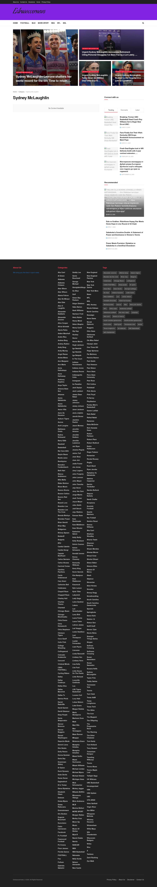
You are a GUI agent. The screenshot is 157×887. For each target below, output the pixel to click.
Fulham (61, 862)
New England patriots (92, 277)
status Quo (91, 622)
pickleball (90, 387)
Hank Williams (77, 310)
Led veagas (76, 628)
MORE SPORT (43, 23)
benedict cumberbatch (63, 466)
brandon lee (63, 506)
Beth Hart (61, 470)
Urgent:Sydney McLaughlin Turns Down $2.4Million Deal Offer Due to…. (95, 78)
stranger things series (92, 637)
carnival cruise (64, 566)
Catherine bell (63, 584)
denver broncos (61, 725)
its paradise (77, 384)
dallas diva (62, 686)
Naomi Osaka (77, 838)
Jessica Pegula (78, 450)
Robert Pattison (90, 434)
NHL (64, 23)
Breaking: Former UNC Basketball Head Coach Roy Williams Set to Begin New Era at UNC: (131, 120)
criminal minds (64, 664)
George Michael (75, 282)
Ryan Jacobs (92, 469)
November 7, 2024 (122, 85)
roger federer (92, 452)
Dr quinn (61, 768)
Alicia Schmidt (63, 326)
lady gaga (76, 598)
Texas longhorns (91, 702)
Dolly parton (62, 751)
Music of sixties (75, 830)
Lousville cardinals (76, 681)
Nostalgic (90, 315)
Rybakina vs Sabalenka (92, 474)
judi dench (76, 508)
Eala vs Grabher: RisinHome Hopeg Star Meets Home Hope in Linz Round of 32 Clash (125, 222)
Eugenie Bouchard (62, 818)
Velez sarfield (92, 803)
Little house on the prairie (78, 672)
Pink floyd (91, 394)
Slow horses (92, 585)
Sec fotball (91, 518)
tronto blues (92, 766)
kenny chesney (75, 558)
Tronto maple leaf (92, 771)
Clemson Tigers (61, 634)
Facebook (62, 832)
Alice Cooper (63, 323)
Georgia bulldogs (130, 289)
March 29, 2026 (112, 238)
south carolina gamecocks (112, 320)
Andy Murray (63, 351)
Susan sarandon (90, 664)
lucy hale (76, 698)
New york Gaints (135, 304)
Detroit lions (63, 744)
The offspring (92, 720)
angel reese (63, 354)
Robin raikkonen (91, 447)
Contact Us (23, 2)
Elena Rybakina (64, 788)
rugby (89, 462)
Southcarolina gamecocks (132, 320)
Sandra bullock (93, 490)
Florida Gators (63, 852)
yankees (90, 854)
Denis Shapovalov (62, 719)
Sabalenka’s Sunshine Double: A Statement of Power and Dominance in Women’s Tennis (124, 233)
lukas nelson (77, 702)
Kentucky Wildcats (76, 563)
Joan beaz (76, 456)
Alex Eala (61, 302)
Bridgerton (62, 529)
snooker (90, 589)
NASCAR (75, 845)
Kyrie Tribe (76, 591)
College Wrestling (61, 646)
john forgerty (78, 474)
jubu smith (76, 505)
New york (90, 281)
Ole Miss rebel (93, 340)
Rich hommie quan (92, 429)
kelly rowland (78, 541)
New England (92, 272)
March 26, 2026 (112, 249)
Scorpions (91, 503)
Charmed (61, 607)
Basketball (62, 447)
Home (38, 2)
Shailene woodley (90, 535)
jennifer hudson (75, 436)
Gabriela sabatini (61, 866)
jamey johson (78, 406)
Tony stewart (92, 748)
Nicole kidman (92, 308)
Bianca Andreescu (62, 475)
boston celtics (63, 493)
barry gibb (62, 440)
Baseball (61, 444)
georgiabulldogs (79, 287)
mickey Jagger (78, 788)
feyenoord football (62, 840)
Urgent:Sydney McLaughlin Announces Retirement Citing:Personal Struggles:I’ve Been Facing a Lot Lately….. (109, 53)
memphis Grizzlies (76, 751)
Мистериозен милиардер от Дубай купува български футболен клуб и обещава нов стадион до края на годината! (131, 166)
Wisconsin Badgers (91, 839)
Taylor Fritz (91, 678)
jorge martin (77, 494)
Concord (61, 660)
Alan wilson (62, 292)
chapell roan (63, 591)
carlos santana (64, 559)
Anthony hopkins (61, 380)
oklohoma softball (91, 335)
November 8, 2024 (39, 85)
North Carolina (92, 311)
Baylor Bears (63, 454)
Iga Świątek (76, 355)
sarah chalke (92, 499)
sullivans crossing (90, 652)
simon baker (92, 562)
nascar (119, 304)
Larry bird (76, 614)
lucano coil (77, 695)
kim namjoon (77, 575)
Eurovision (62, 823)
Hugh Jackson (78, 345)
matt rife (75, 725)
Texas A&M (91, 697)
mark (74, 721)
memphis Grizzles (76, 745)
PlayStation (91, 401)
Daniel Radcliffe (61, 703)
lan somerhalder (77, 610)
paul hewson (92, 364)
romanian (135, 312)
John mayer (77, 481)
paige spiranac (93, 351)
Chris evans (62, 620)
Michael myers (78, 772)
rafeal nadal (92, 417)
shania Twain (92, 539)
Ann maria (62, 364)
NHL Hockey (92, 304)
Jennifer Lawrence (76, 441)
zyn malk (90, 861)
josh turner (77, 498)
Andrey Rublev (63, 344)
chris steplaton (64, 629)
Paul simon (91, 368)
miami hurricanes (76, 760)
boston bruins (63, 490)
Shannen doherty (90, 544)
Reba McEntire (92, 424)
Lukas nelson (126, 296)
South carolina (93, 599)
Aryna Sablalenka (62, 404)
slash (89, 575)
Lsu (73, 686)
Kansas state (77, 515)
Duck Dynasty (63, 771)
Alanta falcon (63, 295)
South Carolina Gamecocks (93, 604)
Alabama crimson (61, 284)
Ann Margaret (63, 361)
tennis (140, 324)
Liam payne (76, 647)
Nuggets (90, 327)
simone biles (92, 566)
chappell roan (63, 595)
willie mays (91, 829)
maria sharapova (76, 713)
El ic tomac (62, 785)
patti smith (91, 361)
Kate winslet (77, 528)
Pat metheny (92, 354)
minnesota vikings (76, 796)
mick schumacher (77, 783)
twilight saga (92, 776)
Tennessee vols (91, 686)
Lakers (75, 605)
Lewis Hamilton (78, 632)
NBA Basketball (78, 852)
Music (74, 825)
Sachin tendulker (91, 485)
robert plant (92, 439)
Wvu (88, 847)
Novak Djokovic (90, 323)
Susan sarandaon (91, 658)
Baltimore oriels (61, 430)
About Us (16, 2)
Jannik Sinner (77, 416)
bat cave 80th (63, 451)
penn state (91, 371)
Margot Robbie (78, 709)
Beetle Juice (62, 458)
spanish (90, 609)
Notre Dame (91, 318)
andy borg (62, 347)
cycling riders (63, 673)
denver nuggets (61, 730)
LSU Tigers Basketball (76, 690)
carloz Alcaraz (63, 562)
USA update (91, 793)
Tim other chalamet (91, 736)
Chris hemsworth (62, 625)
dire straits (62, 748)
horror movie (77, 341)
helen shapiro (77, 324)
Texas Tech (91, 706)
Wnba (89, 844)
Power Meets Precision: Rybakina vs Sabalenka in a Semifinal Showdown (120, 244)
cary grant (62, 581)
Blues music (62, 486)
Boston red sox (62, 498)
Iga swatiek (76, 352)
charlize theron (61, 603)
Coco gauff (62, 638)
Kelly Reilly (76, 537)
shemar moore (92, 552)
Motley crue (77, 818)
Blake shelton (63, 483)
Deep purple (123, 285)
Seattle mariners (90, 513)
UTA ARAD (91, 800)
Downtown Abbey (62, 763)
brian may (62, 526)
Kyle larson (77, 588)
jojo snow (76, 488)
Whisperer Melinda (91, 815)
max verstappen (76, 729)
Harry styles (77, 317)
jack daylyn (77, 387)
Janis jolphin (77, 413)
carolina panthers (61, 570)
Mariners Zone (78, 718)
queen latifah (92, 410)
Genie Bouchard (76, 277)
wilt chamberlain (109, 332)
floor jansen (63, 848)
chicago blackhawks (62, 615)
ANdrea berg (123, 273)
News (89, 294)
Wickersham (91, 825)
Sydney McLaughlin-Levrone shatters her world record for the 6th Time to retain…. (43, 78)
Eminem (61, 797)
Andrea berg (63, 340)
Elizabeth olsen (61, 793)
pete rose (91, 380)
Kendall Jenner (78, 553)
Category (21, 92)
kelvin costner (78, 544)
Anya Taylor (62, 385)
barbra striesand (61, 436)
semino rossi (92, 521)
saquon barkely (90, 494)
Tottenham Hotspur (91, 752)
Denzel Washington (62, 736)
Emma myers (63, 801)
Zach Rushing (92, 857)
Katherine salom (76, 532)
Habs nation (77, 307)
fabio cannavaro (62, 827)
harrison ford (77, 314)
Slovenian (91, 582)
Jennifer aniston (75, 430)
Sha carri (107, 316)
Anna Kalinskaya (62, 369)
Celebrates (62, 588)
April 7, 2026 (111, 227)
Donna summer (64, 755)
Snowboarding (92, 596)
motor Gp (76, 822)
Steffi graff (91, 626)
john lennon (77, 477)
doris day (61, 758)
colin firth (62, 642)
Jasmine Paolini (75, 421)
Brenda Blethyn (64, 515)
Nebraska (76, 855)
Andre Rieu (62, 337)
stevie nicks (92, 633)
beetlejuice (62, 461)
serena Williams (90, 525)
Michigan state (78, 779)
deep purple (62, 715)
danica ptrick (63, 698)
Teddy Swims (92, 681)
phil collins (91, 384)
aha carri (61, 272)
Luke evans (77, 705)
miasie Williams (78, 765)
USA (88, 789)
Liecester (76, 650)
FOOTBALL (24, 23)
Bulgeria (61, 539)
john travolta (77, 484)
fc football (62, 835)
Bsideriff (61, 536)
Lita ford (76, 667)
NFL (58, 23)
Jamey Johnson (75, 401)
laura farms (77, 618)
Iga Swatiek (76, 348)
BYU (59, 543)
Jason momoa (77, 425)
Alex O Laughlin (61, 307)
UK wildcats (91, 779)
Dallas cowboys (61, 681)
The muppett (92, 717)
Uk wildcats (122, 328)
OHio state (113, 308)
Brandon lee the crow (63, 510)
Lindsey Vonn (77, 660)
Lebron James (78, 625)
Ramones (90, 421)
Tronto (89, 763)
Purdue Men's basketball (92, 406)
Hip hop (75, 331)
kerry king (76, 568)
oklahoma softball (125, 308)
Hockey (75, 334)
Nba (125, 304)
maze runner (77, 734)
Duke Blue (107, 289)
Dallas (60, 677)
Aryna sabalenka (62, 399)
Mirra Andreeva (78, 801)
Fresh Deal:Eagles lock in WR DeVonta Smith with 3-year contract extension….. (132, 150)
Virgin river (91, 807)
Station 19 (91, 619)
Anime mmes (63, 357)
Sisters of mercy (118, 316)
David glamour (63, 711)
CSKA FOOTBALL (62, 668)
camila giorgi (63, 550)
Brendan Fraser (64, 519)
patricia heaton (93, 357)
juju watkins (77, 512)
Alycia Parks (62, 330)
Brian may (124, 277)
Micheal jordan (108, 304)
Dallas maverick (61, 690)
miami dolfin (77, 756)
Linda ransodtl (78, 653)
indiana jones (78, 368)
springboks (91, 612)
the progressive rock (91, 726)
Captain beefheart (61, 554)
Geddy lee (76, 272)
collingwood (63, 651)
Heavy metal (77, 321)
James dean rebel (77, 395)
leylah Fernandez (76, 642)
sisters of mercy (91, 570)
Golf (74, 294)
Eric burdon (62, 814)
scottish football (90, 507)
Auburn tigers (63, 418)
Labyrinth (76, 595)
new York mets (92, 291)
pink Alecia (91, 391)
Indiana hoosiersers (77, 363)
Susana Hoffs (92, 668)
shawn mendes (93, 549)
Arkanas (61, 394)
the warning (92, 732)
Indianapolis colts (77, 376)
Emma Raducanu (62, 805)
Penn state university (91, 376)
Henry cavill (77, 327)
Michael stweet (78, 776)
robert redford (93, 443)
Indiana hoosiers (117, 293)
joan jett (76, 460)
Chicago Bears (63, 611)
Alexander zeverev (62, 318)
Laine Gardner (78, 602)
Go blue (106, 293)
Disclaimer (31, 2)
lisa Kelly (76, 664)
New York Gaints (90, 286)
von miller (91, 810)
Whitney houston (90, 820)
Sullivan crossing (90, 646)
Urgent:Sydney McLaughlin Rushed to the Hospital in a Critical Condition (128, 78)
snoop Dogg (92, 592)
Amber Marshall (64, 333)
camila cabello (64, 546)
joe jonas (76, 467)
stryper (90, 642)
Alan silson (62, 288)
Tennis (89, 690)
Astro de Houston (61, 414)
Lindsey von (77, 657)
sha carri (90, 530)
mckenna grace (78, 741)
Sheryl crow (91, 556)
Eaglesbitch (62, 781)
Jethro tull (76, 453)
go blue (75, 291)
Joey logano (77, 470)
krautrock (76, 584)
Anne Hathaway (62, 375)
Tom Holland (92, 744)
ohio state (91, 331)
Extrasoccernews (29, 12)
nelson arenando (76, 863)
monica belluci (78, 808)
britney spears (63, 533)
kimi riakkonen (76, 580)
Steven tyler (92, 629)
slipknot (90, 579)
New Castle (76, 868)
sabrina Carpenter (91, 479)
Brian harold (63, 522)
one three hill (92, 347)
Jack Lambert (77, 391)
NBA (53, 23)
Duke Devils (62, 774)
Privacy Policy (46, 2)
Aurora (60, 422)
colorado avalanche (62, 656)
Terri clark (91, 694)
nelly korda (76, 859)
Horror (74, 338)
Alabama (61, 279)
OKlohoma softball (110, 312)
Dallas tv (61, 695)
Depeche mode (64, 741)
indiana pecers (78, 371)
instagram (76, 380)
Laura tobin (77, 621)
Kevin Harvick (77, 572)
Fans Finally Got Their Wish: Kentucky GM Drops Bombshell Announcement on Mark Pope (132, 136)
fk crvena (62, 845)
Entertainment (63, 810)
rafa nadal (91, 414)
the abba (90, 710)
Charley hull (62, 598)
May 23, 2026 (111, 214)
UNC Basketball (93, 782)
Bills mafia (62, 480)
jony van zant (78, 491)
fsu (59, 859)
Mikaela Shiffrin (78, 792)
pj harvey (90, 398)
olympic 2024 (92, 344)
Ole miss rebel (124, 312)
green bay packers (76, 299)
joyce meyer (77, 501)
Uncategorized (92, 786)
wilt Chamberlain (92, 833)
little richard (77, 677)
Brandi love (62, 503)
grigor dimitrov (78, 303)
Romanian (91, 455)
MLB (33, 23)
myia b (75, 834)
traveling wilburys (90, 758)
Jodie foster (77, 463)
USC (88, 796)
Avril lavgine (63, 425)
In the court (77, 359)
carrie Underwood (62, 576)
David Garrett (63, 708)
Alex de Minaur (64, 299)
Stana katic (91, 615)
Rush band (91, 466)
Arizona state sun (63, 390)
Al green (61, 276)
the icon (90, 713)
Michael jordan (78, 769)
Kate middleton (78, 524)
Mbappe (75, 738)
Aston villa (62, 409)
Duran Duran (63, 778)
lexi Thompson (76, 636)
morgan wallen (78, 815)
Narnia (74, 841)
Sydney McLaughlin (24, 72)
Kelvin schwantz (76, 548)
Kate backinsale (76, 520)
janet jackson (78, 409)
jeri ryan (76, 446)
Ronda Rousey (92, 459)
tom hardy (91, 741)
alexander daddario (62, 312)
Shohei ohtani (92, 559)
